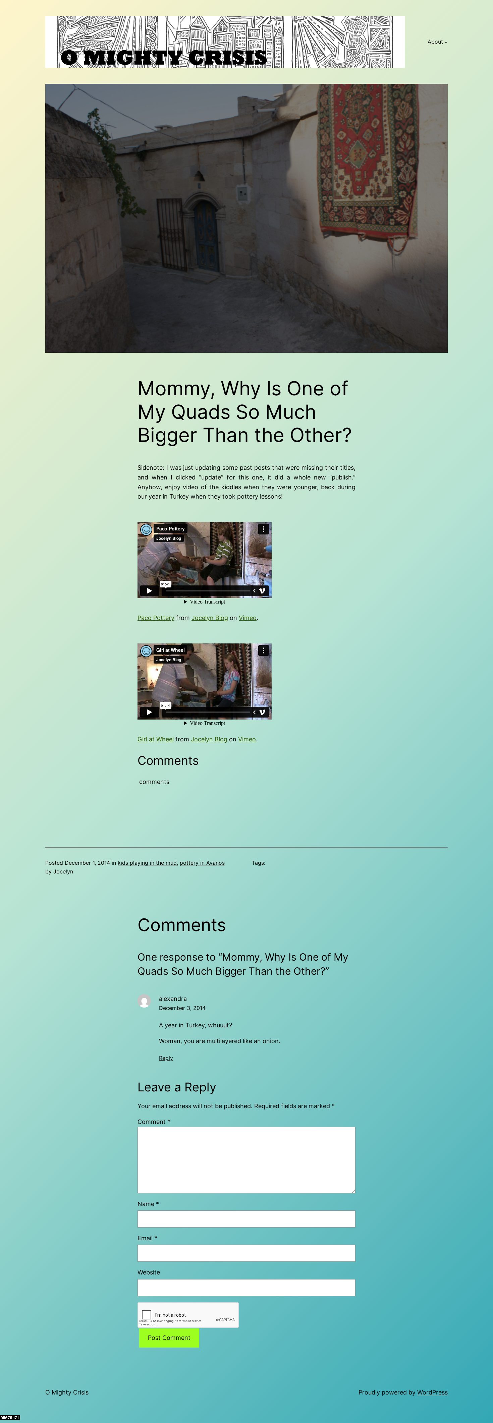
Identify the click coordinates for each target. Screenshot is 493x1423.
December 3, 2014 (182, 1008)
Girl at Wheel (156, 739)
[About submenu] (446, 42)
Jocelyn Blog (209, 617)
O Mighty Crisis (67, 1392)
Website (149, 1272)
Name (148, 1203)
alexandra (173, 998)
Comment (154, 1121)
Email (147, 1238)
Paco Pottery (156, 617)
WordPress (432, 1392)
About (435, 41)
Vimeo (248, 617)
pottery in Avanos (202, 862)
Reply (166, 1058)
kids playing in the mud (147, 862)
